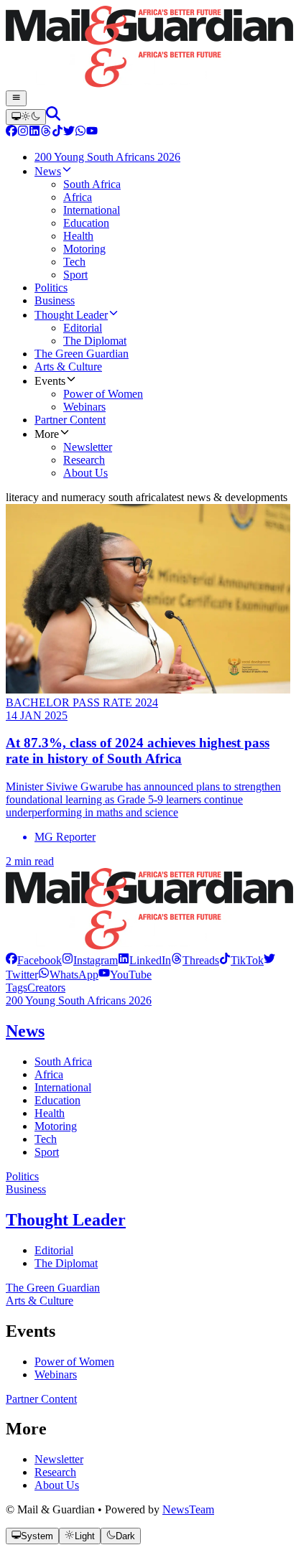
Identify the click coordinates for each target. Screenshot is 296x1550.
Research (55, 1472)
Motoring (55, 1126)
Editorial (53, 1250)
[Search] (53, 117)
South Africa (63, 1061)
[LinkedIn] (34, 132)
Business (26, 1189)
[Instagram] (23, 132)
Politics (22, 1176)
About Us (56, 1485)
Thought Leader (66, 1219)
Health (49, 1113)
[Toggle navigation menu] (16, 98)
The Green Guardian (53, 1287)
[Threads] (46, 132)
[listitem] (34, 960)
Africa (48, 1074)
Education (57, 1100)
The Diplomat (66, 1263)
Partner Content (41, 1399)
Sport (46, 1152)
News (25, 1031)
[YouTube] (92, 132)
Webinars (55, 1374)
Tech (45, 1139)
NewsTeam (188, 1509)
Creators (46, 987)
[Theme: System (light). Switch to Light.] (26, 117)
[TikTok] (57, 132)
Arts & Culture (39, 1300)
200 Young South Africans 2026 (79, 1000)
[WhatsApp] (80, 132)
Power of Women (74, 1361)
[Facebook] (11, 132)
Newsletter (58, 1459)
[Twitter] (69, 132)
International (62, 1087)
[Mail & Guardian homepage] (148, 48)
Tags (16, 987)
